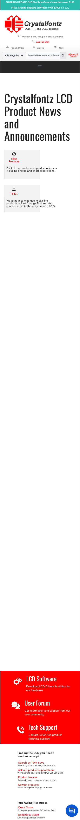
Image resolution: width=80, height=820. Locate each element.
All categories (12, 55)
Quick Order (15, 48)
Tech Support (43, 727)
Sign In (40, 48)
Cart (61, 48)
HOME (13, 85)
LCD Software (41, 678)
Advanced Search (73, 55)
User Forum (37, 702)
